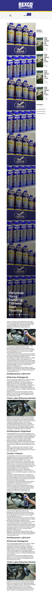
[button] (10, 15)
